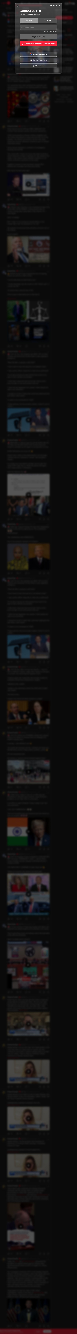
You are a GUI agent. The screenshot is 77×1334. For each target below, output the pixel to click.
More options (39, 66)
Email (30, 20)
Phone (49, 20)
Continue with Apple (40, 60)
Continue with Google (40, 54)
